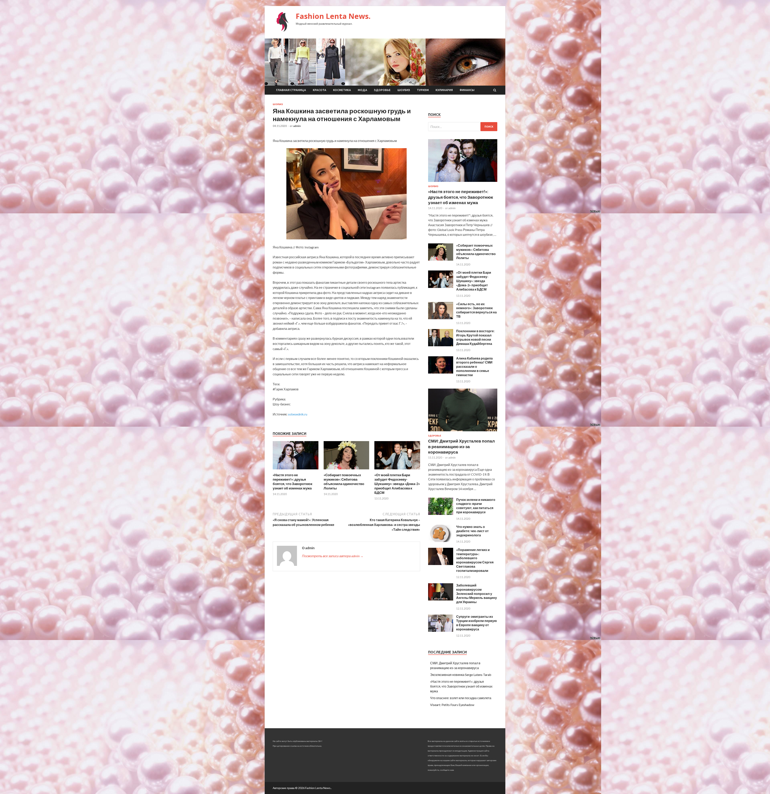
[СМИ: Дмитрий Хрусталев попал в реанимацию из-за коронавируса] (462, 432)
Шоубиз (403, 90)
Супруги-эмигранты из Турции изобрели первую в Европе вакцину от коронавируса (476, 623)
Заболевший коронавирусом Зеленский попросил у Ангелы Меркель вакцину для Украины (476, 593)
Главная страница (291, 90)
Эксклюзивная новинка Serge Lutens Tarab (460, 675)
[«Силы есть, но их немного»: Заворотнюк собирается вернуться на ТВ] (440, 318)
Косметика (342, 90)
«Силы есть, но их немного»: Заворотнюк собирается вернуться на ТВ (476, 310)
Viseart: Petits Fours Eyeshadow (452, 705)
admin (297, 126)
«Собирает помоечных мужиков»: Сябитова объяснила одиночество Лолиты (344, 481)
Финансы (467, 90)
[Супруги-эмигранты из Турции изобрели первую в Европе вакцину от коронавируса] (440, 630)
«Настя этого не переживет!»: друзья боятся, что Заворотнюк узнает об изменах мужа (292, 481)
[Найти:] (462, 126)
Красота (319, 90)
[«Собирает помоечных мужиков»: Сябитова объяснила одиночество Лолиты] (346, 470)
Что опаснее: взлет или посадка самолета (460, 698)
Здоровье (382, 90)
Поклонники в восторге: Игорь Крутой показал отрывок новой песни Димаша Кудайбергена (475, 337)
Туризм (423, 90)
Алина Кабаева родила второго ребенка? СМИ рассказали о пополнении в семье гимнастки (474, 366)
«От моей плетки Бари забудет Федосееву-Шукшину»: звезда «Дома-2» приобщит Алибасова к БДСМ (397, 484)
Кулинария (444, 90)
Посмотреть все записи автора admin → (332, 556)
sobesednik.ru (297, 414)
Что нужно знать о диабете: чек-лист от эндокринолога (472, 531)
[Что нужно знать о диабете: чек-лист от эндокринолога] (440, 541)
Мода (362, 90)
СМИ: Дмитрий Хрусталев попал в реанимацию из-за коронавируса (461, 446)
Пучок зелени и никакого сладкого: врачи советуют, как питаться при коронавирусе (475, 506)
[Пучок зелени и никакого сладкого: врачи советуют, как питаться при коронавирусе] (440, 513)
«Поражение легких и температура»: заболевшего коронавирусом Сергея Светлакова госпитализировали (474, 560)
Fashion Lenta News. (333, 16)
